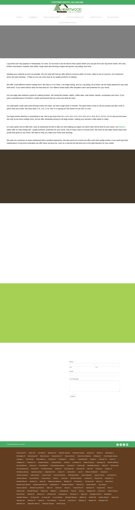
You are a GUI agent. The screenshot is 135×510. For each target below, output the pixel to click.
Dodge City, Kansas (89, 462)
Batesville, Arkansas (64, 453)
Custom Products (75, 17)
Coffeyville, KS (20, 462)
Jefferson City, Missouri (91, 472)
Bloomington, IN (21, 456)
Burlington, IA (97, 456)
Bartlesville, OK (52, 453)
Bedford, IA (100, 453)
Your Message (73, 379)
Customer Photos (67, 23)
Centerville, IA (52, 459)
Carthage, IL (20, 459)
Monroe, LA (99, 481)
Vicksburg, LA (82, 500)
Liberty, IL (55, 478)
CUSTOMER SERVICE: (67, 2)
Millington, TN (67, 481)
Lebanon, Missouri (22, 478)
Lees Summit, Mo (34, 478)
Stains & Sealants (52, 17)
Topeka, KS (41, 500)
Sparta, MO (84, 494)
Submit (73, 396)
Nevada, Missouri (91, 484)
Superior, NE (114, 497)
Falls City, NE (81, 465)
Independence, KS (50, 472)
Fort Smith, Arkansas (46, 468)
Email (71, 371)
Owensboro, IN (90, 487)
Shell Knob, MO (51, 494)
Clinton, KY (113, 459)
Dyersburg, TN (101, 462)
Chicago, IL (93, 459)
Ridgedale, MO (91, 491)
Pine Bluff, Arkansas (32, 491)
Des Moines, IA (77, 462)
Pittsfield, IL (54, 491)
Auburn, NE (32, 453)
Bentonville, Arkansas (78, 453)
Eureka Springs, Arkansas (57, 465)
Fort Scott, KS (34, 468)
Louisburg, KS (88, 478)
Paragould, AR (101, 487)
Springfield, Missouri (22, 497)
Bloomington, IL (110, 453)
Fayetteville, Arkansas (93, 465)
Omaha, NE (58, 487)
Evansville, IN (71, 465)
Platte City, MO (20, 491)
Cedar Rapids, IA (40, 459)
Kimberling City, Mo (73, 475)
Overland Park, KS (78, 487)
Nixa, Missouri (102, 484)
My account (113, 17)
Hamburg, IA (99, 468)
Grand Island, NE (69, 468)
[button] (17, 246)
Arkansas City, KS (21, 453)
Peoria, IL (110, 487)
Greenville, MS (80, 468)
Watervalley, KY (21, 503)
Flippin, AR (105, 465)
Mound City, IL (109, 481)
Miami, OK (42, 481)
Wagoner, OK (92, 500)
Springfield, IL (108, 494)
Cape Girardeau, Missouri (111, 456)
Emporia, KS (33, 465)
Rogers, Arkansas (113, 491)
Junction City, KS (46, 475)
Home (19, 17)
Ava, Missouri (41, 453)
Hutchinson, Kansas (36, 472)
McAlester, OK (98, 478)
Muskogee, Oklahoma (68, 484)
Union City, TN (72, 500)
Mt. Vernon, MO (89, 481)
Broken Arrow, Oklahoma (84, 456)
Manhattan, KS (109, 478)
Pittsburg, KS (44, 491)
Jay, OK (80, 472)
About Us (94, 17)
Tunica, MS (62, 500)
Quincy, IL (81, 491)
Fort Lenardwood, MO (22, 468)
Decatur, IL (67, 462)
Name (71, 362)
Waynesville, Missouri (34, 503)
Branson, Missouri (70, 456)
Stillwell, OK (83, 497)
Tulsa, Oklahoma (51, 500)
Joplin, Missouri (35, 475)
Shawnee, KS (40, 494)
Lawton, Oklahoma (86, 475)
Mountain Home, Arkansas (40, 484)
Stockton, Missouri (104, 497)
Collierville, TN (31, 462)
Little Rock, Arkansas (75, 478)
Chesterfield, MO (82, 459)
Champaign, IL (63, 459)
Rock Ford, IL (101, 491)
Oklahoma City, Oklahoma (37, 487)
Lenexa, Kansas (46, 478)
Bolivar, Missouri (44, 456)
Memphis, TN (33, 481)
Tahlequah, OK (21, 500)
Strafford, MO (92, 497)
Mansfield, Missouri (22, 481)
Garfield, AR (58, 468)
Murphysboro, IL (54, 484)
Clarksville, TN (103, 459)
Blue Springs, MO (32, 456)
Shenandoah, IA (63, 494)
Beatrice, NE (90, 453)
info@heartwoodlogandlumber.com (30, 385)
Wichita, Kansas (61, 503)
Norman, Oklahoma (22, 487)
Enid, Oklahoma (43, 465)
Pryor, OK (73, 491)
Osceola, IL (67, 487)
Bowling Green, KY (57, 456)
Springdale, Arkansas (95, 494)
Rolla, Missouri (21, 494)
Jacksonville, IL (71, 472)
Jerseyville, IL (104, 472)
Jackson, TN (61, 472)
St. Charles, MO (34, 497)
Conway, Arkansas (56, 462)
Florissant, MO (114, 465)
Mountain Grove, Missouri (23, 484)
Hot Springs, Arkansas (22, 472)
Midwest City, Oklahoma (54, 481)
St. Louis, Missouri (57, 497)
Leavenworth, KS (111, 475)
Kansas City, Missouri (59, 475)
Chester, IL (72, 459)
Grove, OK (90, 468)
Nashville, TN (80, 484)
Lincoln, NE (64, 478)
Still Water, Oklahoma (71, 497)
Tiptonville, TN (31, 500)
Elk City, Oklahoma (22, 465)
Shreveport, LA (74, 494)
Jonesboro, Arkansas (22, 475)
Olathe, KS (49, 487)
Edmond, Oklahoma (113, 462)
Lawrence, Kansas (99, 475)
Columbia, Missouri (43, 462)
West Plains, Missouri (48, 503)
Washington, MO (103, 500)
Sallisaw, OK (30, 494)
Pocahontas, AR (64, 491)
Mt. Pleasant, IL (78, 481)
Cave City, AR (29, 459)
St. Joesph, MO (46, 497)
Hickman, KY (108, 468)
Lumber (32, 17)
